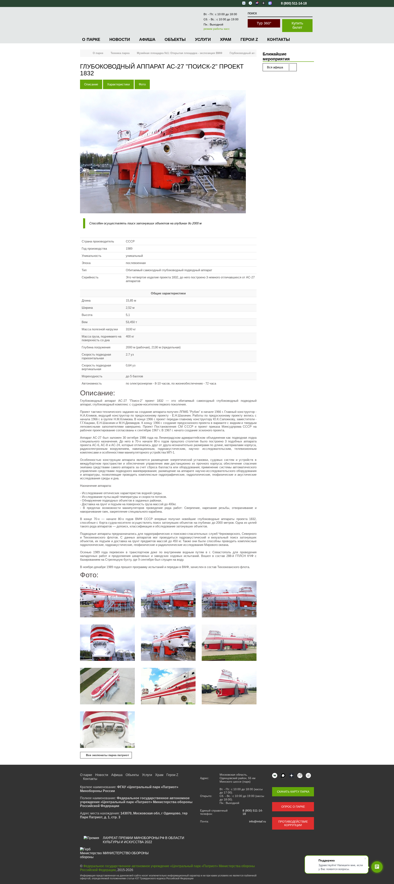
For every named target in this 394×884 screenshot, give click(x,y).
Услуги (203, 39)
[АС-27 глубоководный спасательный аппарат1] (168, 686)
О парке (91, 39)
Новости (119, 39)
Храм (225, 39)
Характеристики (118, 84)
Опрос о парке (293, 806)
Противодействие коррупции (293, 823)
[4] (107, 643)
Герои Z (249, 39)
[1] (168, 599)
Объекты (175, 39)
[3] (107, 599)
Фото (142, 84)
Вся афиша (275, 67)
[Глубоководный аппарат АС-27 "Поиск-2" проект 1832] (168, 152)
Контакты (278, 39)
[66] (229, 643)
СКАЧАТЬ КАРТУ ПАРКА (293, 791)
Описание (91, 84)
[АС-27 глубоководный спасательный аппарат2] (107, 730)
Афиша (147, 39)
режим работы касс (217, 28)
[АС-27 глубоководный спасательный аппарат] (107, 686)
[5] (168, 643)
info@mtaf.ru (257, 821)
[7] (229, 686)
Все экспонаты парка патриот (107, 755)
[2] (229, 599)
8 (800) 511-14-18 (253, 812)
